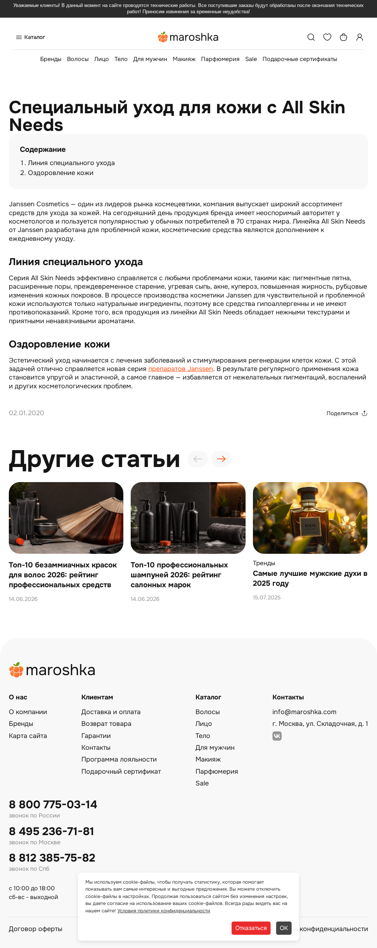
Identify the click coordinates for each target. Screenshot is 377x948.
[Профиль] (359, 37)
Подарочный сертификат (121, 771)
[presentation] (198, 459)
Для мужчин (150, 59)
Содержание (43, 149)
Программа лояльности (119, 759)
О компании (28, 712)
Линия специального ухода (71, 163)
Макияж (184, 59)
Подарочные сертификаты (300, 59)
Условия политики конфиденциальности (163, 911)
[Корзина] (343, 37)
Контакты (95, 748)
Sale (251, 59)
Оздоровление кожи (61, 173)
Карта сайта (28, 736)
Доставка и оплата (111, 712)
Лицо (101, 59)
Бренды (50, 59)
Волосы (78, 59)
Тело (121, 59)
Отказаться (251, 928)
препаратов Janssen (180, 369)
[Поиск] (311, 37)
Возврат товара (106, 724)
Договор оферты (35, 929)
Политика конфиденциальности (317, 929)
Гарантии (96, 736)
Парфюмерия (220, 59)
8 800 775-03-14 (53, 805)
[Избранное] (327, 37)
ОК (284, 928)
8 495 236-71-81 (51, 832)
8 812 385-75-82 (52, 858)
